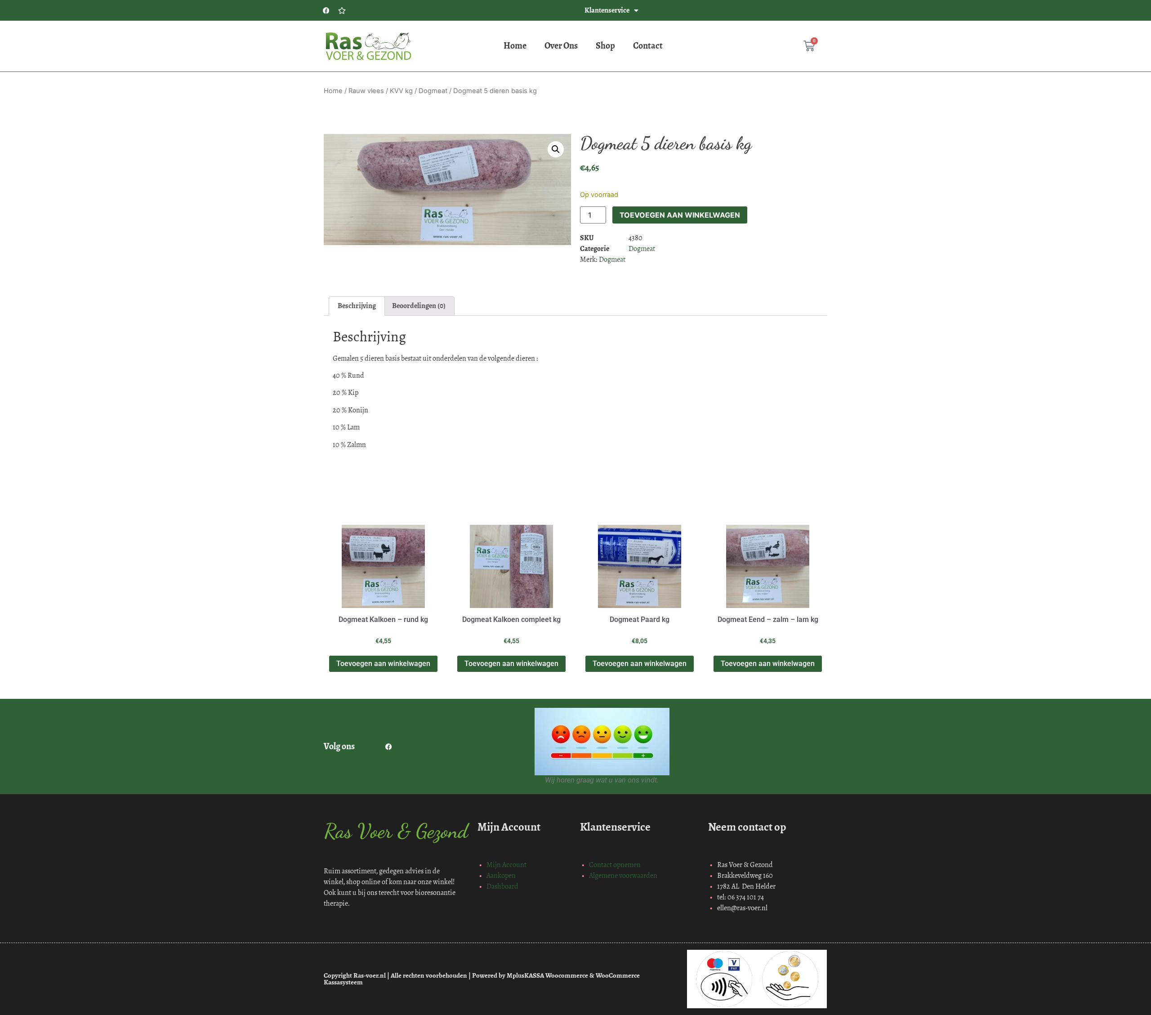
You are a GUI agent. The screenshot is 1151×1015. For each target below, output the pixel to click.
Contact (648, 46)
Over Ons (561, 46)
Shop (605, 46)
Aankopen (501, 875)
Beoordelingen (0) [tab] (419, 305)
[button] (556, 149)
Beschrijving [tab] (357, 305)
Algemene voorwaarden (623, 875)
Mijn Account (506, 864)
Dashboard (502, 886)
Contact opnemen (615, 864)
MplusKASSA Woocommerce (547, 975)
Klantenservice (606, 10)
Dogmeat (433, 91)
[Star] (341, 10)
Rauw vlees (366, 91)
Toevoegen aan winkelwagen (680, 214)
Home (515, 46)
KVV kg (401, 91)
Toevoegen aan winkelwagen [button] (383, 663)
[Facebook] (326, 10)
